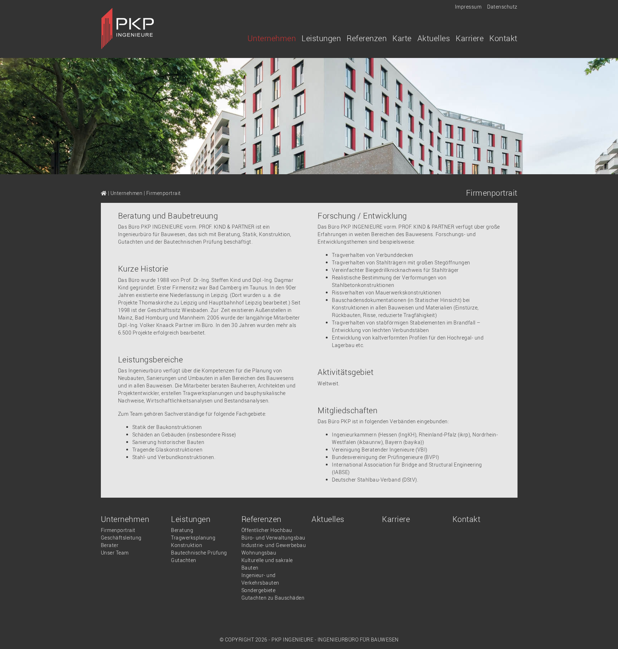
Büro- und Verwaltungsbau (273, 537)
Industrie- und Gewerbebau (273, 545)
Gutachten (183, 560)
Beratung (182, 530)
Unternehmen (127, 193)
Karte (402, 38)
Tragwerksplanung (193, 537)
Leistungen (190, 519)
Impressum (468, 6)
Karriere (470, 38)
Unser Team (115, 552)
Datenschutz (502, 6)
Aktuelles (433, 38)
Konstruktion (186, 545)
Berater (110, 545)
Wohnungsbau (258, 552)
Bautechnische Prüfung (199, 552)
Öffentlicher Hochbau (266, 530)
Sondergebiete (258, 590)
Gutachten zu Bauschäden (273, 597)
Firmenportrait (118, 530)
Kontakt (503, 38)
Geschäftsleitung (121, 537)
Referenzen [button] (367, 38)
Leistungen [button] (321, 38)
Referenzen (261, 519)
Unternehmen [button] (271, 38)
